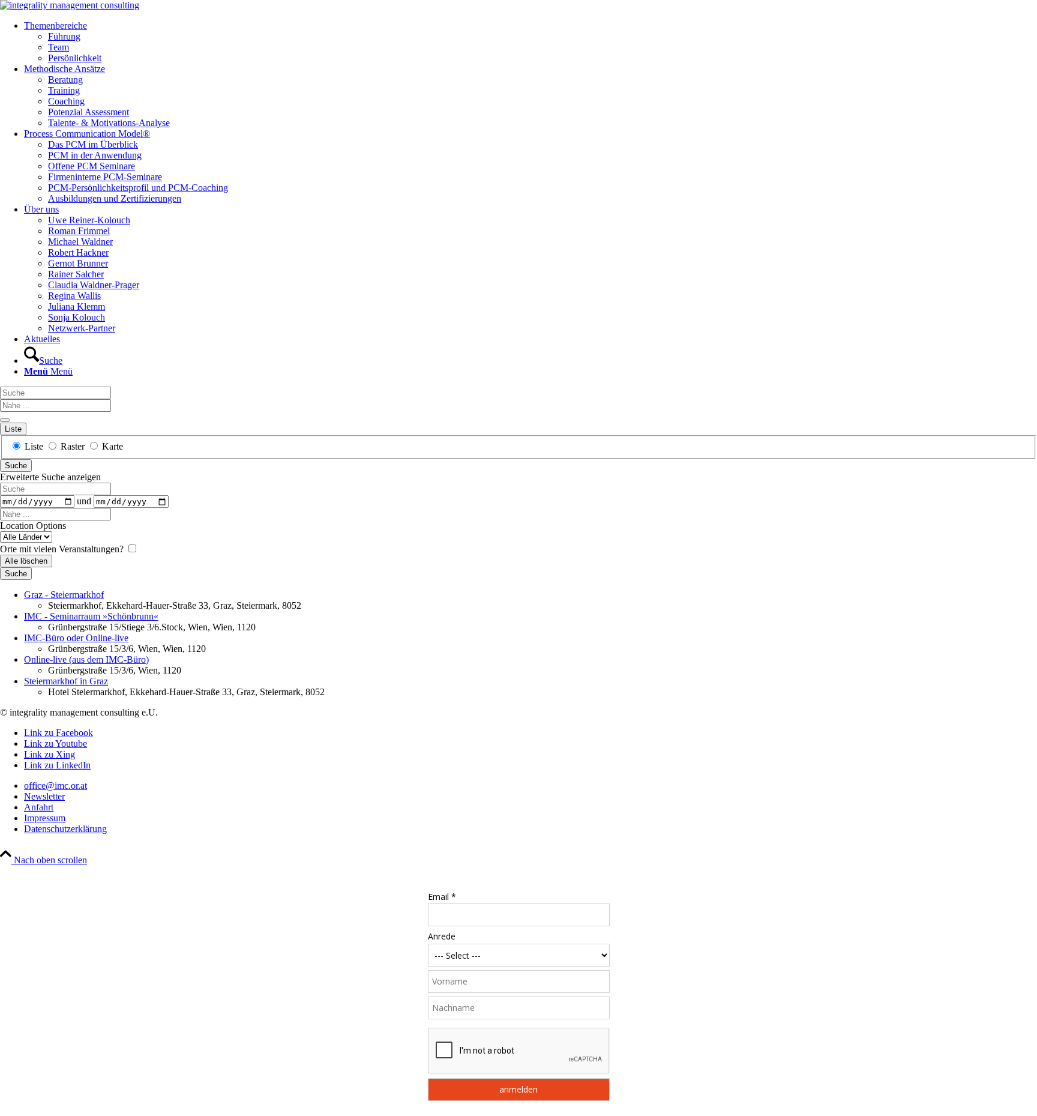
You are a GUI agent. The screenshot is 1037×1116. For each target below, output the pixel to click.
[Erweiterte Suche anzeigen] (5, 420)
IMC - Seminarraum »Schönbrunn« (91, 616)
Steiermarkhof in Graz (66, 681)
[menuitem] (530, 42)
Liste (13, 428)
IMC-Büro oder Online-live (76, 638)
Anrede (441, 936)
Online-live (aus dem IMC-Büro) (86, 659)
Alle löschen (26, 561)
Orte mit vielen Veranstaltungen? (63, 549)
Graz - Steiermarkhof (64, 595)
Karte (111, 446)
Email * (442, 896)
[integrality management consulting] (69, 5)
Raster (72, 446)
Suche (16, 465)
